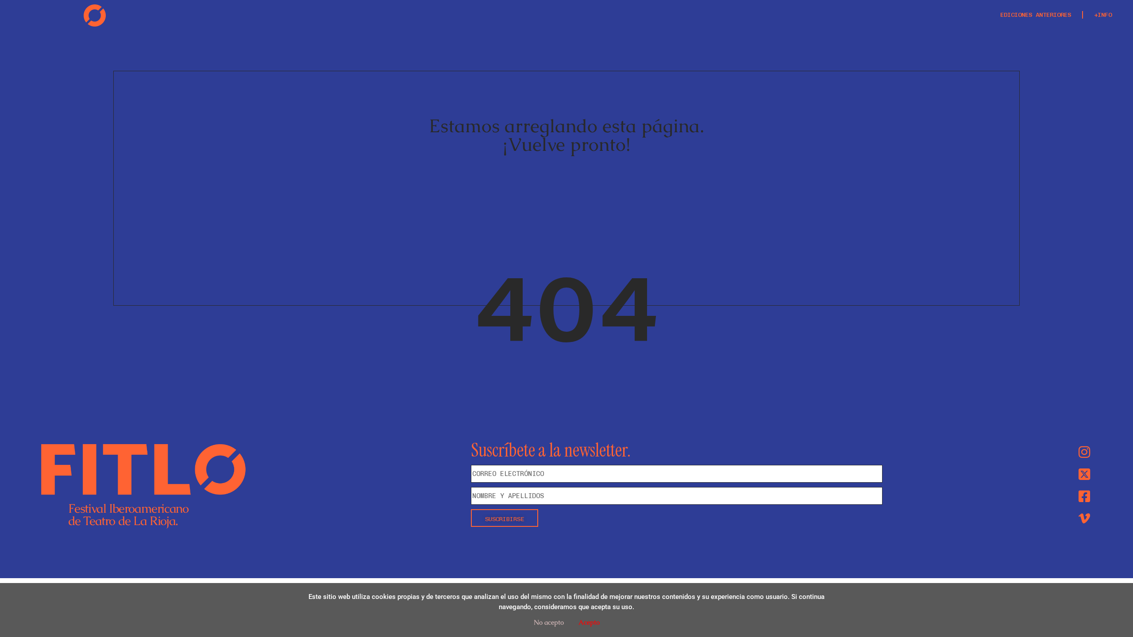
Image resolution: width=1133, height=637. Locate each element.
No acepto (549, 622)
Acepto (589, 622)
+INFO (1103, 15)
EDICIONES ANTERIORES (1035, 15)
